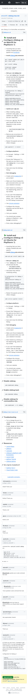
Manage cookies (18, 689)
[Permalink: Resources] (3, 443)
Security (13, 687)
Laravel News (10, 446)
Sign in (18, 2)
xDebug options (11, 461)
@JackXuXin (6, 573)
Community (22, 687)
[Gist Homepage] (9, 2)
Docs (7, 689)
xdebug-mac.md (13, 16)
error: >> (6, 561)
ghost (4, 516)
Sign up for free (8, 677)
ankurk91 (4, 16)
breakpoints (17, 176)
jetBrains (8, 448)
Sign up (24, 2)
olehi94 (5, 504)
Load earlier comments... (14, 477)
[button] (22, 21)
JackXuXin (6, 539)
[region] (14, 131)
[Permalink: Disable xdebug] (3, 381)
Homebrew (16, 52)
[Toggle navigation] (2, 3)
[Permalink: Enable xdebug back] (3, 390)
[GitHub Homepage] (9, 693)
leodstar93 (6, 635)
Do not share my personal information (14, 690)
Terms (4, 687)
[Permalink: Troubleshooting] (3, 417)
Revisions (13, 24)
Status (17, 687)
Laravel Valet (10, 457)
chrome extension (14, 203)
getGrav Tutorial (11, 459)
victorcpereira (6, 481)
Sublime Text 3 (10, 468)
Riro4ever (5, 525)
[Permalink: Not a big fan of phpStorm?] (3, 465)
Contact (11, 689)
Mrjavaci (5, 623)
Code (5, 24)
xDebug (12, 55)
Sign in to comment (12, 681)
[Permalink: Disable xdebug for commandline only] (3, 400)
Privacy (8, 687)
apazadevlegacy (7, 611)
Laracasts (9, 451)
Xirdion (5, 492)
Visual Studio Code (12, 470)
